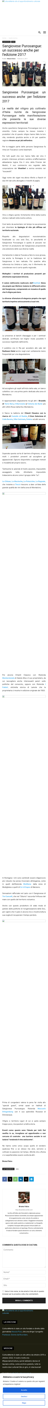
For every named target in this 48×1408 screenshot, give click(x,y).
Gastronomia (13, 38)
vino (17, 1169)
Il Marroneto (20, 404)
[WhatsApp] (15, 1179)
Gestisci (24, 1396)
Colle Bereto (7, 419)
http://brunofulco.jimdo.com (24, 1210)
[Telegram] (31, 1179)
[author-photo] (24, 1203)
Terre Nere (9, 404)
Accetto (24, 1390)
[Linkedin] (20, 1179)
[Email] (26, 1179)
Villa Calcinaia (20, 419)
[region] (24, 1390)
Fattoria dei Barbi (35, 404)
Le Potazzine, (29, 481)
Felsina (29, 419)
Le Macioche (17, 481)
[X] (10, 1179)
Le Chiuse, (6, 481)
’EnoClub (36, 283)
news (13, 42)
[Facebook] (4, 1179)
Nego (24, 1403)
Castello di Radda (19, 416)
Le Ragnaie (40, 481)
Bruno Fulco (11, 58)
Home (4, 38)
